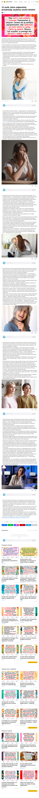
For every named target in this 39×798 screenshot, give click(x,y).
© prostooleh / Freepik (5, 258)
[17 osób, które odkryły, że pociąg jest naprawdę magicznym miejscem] (10, 570)
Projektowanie (22, 768)
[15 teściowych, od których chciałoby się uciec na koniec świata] (10, 694)
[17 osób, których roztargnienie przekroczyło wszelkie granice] (28, 649)
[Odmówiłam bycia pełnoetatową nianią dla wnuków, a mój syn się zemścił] (28, 737)
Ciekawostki (3, 563)
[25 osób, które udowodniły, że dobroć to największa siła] (10, 589)
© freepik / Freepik (4, 185)
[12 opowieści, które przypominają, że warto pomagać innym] (28, 612)
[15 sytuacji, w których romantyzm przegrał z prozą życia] (28, 630)
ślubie (11, 112)
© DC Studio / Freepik (5, 490)
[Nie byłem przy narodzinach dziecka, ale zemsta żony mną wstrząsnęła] (28, 675)
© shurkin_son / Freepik (5, 409)
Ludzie (3, 4)
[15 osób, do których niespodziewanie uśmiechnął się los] (10, 552)
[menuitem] (15, 2)
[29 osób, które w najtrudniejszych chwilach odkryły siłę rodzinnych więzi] (28, 589)
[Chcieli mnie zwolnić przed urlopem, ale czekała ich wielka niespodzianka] (28, 775)
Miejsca (3, 582)
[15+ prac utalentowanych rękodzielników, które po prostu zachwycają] (28, 756)
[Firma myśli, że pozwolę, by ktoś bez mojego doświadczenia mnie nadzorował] (10, 737)
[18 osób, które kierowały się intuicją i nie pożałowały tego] (10, 675)
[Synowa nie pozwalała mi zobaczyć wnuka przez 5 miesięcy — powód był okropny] (28, 713)
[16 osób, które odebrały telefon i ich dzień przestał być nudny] (10, 649)
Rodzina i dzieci (22, 582)
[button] (7, 522)
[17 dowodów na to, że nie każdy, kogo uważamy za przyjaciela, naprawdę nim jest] (10, 713)
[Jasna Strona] (8, 1)
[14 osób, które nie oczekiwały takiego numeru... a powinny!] (28, 694)
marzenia (4, 121)
